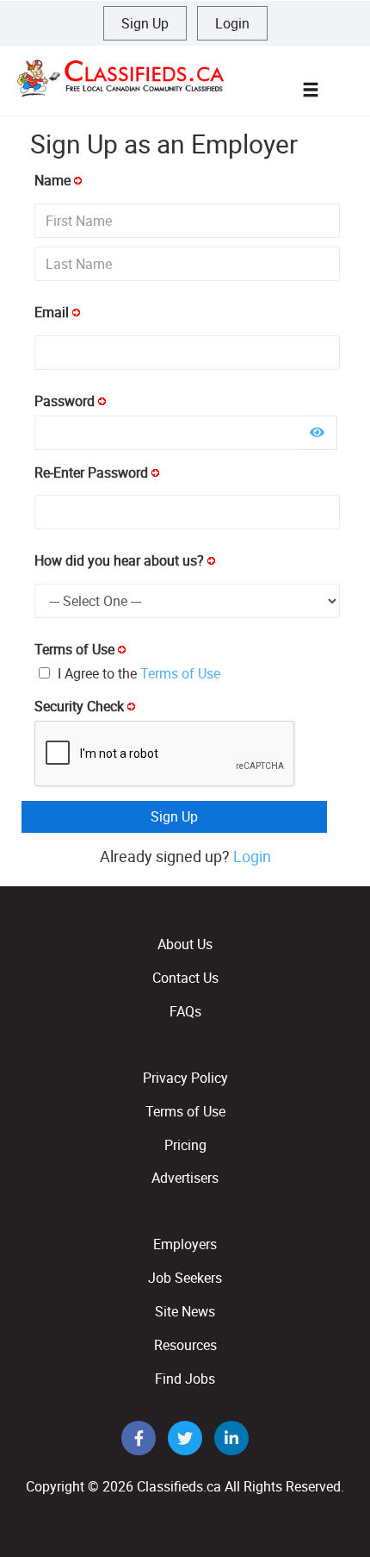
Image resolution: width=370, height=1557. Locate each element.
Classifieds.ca (179, 1486)
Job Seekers (185, 1277)
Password (64, 400)
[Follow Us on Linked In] (231, 1438)
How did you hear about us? (119, 560)
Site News (185, 1311)
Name (52, 180)
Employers (185, 1244)
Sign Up (145, 23)
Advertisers (185, 1177)
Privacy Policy (185, 1077)
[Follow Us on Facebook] (140, 1438)
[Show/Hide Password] (317, 432)
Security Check (79, 706)
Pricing (185, 1144)
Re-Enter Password (91, 472)
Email (51, 312)
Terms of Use (74, 649)
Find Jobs (185, 1378)
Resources (185, 1344)
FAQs (185, 1011)
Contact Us (185, 977)
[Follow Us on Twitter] (186, 1438)
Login (232, 23)
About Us (185, 944)
